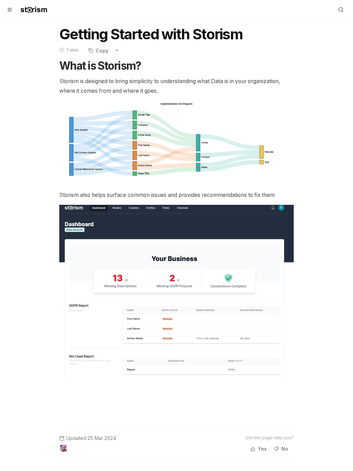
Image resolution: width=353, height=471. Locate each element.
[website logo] (33, 9)
